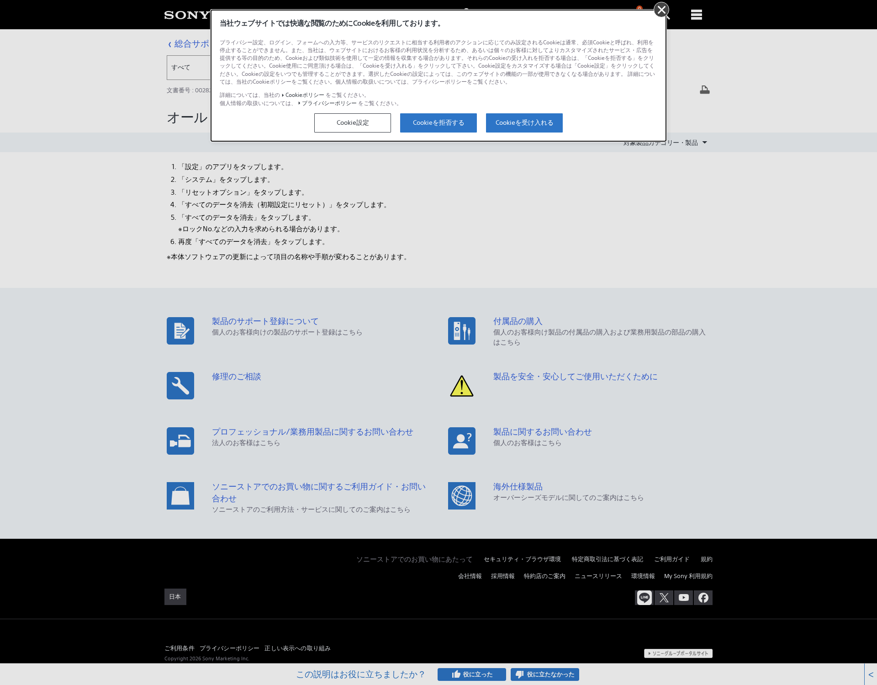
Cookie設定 (353, 122)
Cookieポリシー (304, 95)
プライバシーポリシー (329, 103)
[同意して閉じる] (661, 9)
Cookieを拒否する (439, 122)
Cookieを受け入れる (525, 122)
